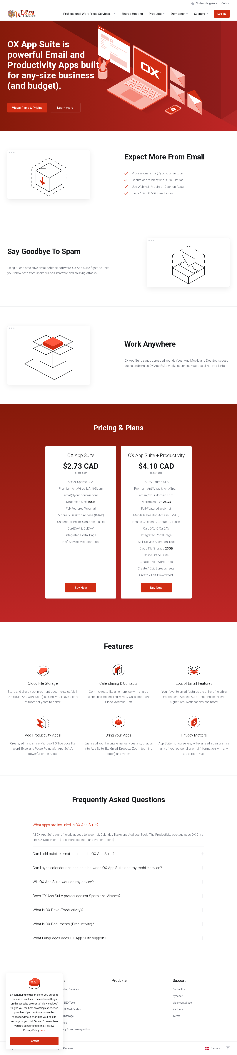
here (42, 1030)
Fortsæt (34, 1040)
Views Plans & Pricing (27, 107)
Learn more (65, 107)
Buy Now (81, 587)
